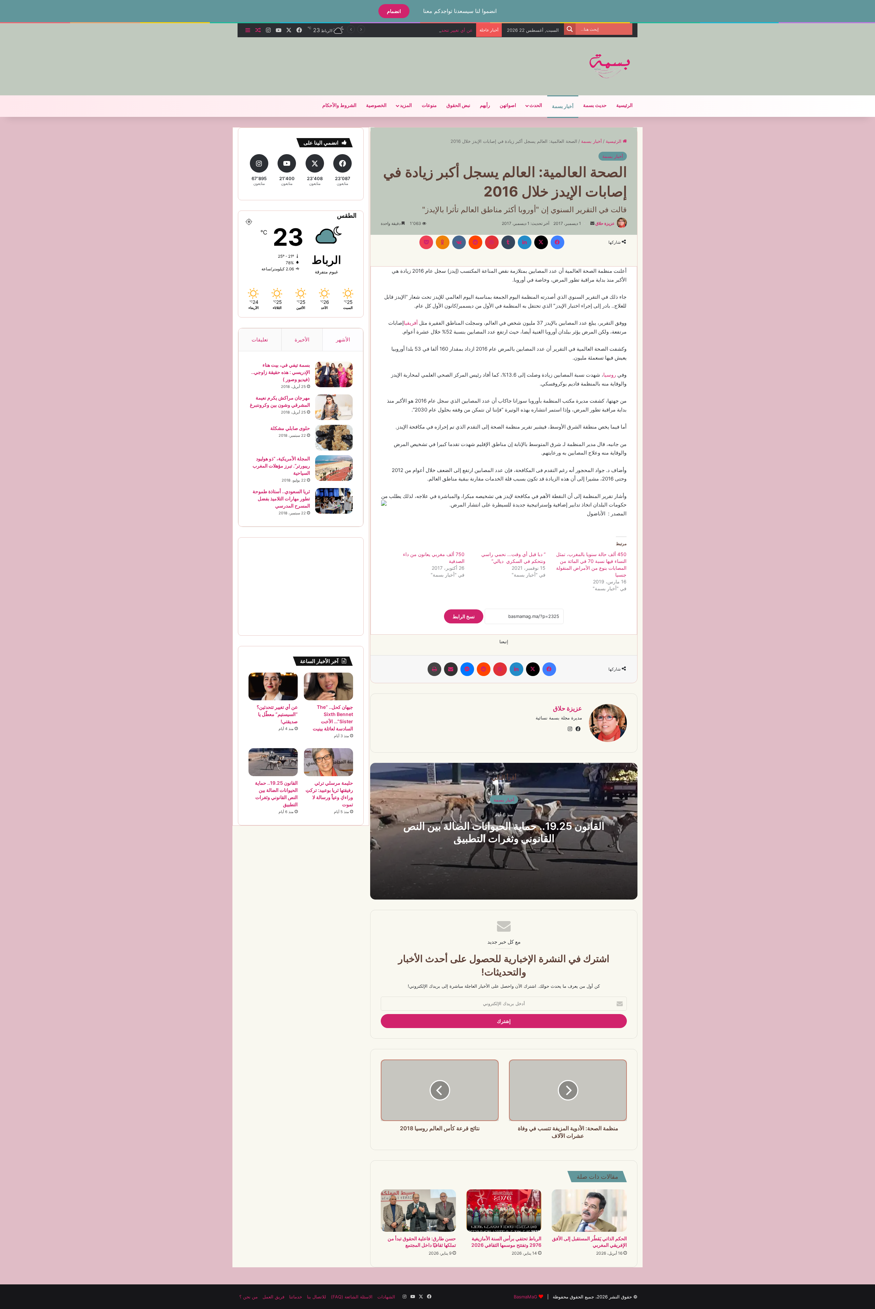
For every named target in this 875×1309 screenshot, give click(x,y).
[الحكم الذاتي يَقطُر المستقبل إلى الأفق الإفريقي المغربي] (589, 1210)
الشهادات (386, 1296)
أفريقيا (411, 323)
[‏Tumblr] (508, 242)
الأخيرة (302, 339)
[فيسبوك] (557, 242)
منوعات (429, 105)
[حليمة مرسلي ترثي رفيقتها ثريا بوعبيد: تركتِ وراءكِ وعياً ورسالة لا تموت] (328, 762)
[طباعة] (434, 669)
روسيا (609, 375)
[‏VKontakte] (459, 242)
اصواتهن (508, 105)
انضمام (394, 11)
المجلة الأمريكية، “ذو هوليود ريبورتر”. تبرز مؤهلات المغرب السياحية (281, 466)
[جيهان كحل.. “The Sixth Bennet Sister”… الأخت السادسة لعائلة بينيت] (328, 686)
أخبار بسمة (563, 106)
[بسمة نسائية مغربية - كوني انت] (610, 66)
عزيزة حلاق (605, 223)
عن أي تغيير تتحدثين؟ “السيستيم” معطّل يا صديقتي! (424, 30)
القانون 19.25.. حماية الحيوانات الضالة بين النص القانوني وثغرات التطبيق (503, 832)
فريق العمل (273, 1296)
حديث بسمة (595, 105)
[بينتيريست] (492, 242)
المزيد (406, 105)
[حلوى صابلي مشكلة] (334, 437)
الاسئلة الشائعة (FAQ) (352, 1296)
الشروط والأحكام (339, 105)
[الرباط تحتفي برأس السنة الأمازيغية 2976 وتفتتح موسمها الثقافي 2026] (503, 1210)
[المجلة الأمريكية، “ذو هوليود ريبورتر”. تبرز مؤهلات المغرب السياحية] (334, 468)
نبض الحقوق (458, 105)
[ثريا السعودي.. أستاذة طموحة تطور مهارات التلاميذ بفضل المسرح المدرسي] (334, 501)
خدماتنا (295, 1296)
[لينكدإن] (524, 242)
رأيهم (485, 105)
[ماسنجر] (467, 669)
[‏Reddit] (475, 242)
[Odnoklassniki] (442, 242)
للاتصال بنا (316, 1296)
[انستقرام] (570, 729)
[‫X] (541, 242)
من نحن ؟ (248, 1296)
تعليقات (260, 339)
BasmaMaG (525, 1296)
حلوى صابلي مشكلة (290, 428)
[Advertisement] (369, 59)
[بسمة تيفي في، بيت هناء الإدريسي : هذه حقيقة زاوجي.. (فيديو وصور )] (334, 374)
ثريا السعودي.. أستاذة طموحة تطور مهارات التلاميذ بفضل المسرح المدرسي (281, 498)
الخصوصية (376, 105)
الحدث (535, 105)
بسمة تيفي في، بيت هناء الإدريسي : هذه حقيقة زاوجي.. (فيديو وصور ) (280, 372)
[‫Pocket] (426, 242)
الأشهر (343, 339)
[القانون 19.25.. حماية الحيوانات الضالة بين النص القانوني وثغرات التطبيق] (273, 762)
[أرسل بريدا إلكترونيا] (592, 223)
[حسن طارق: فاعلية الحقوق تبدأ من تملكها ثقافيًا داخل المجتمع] (418, 1210)
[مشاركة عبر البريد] (451, 669)
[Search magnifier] (570, 29)
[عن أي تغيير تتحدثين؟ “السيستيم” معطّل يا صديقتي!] (273, 686)
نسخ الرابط (464, 616)
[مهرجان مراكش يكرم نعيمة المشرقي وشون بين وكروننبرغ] (334, 407)
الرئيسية (624, 105)
